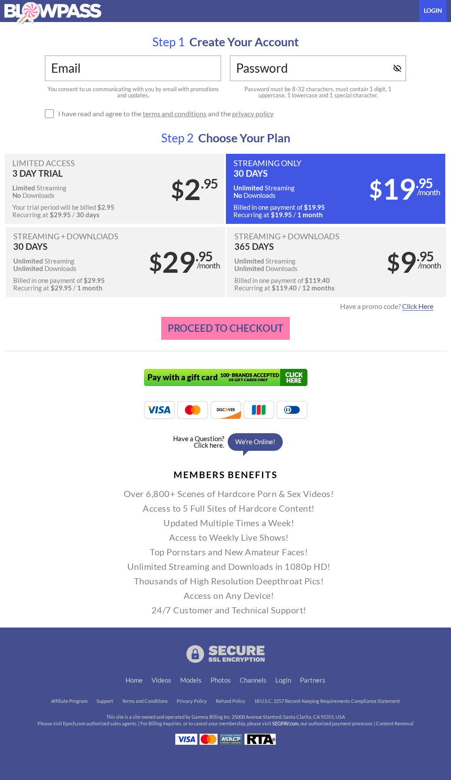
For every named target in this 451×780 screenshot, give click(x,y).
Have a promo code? (386, 306)
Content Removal (395, 723)
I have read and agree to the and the (166, 113)
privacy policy (253, 114)
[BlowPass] (52, 13)
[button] (114, 189)
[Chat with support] (225, 442)
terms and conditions (175, 114)
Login (433, 10)
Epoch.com (74, 723)
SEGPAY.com (285, 723)
